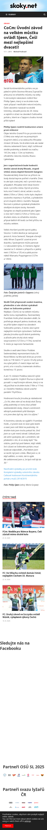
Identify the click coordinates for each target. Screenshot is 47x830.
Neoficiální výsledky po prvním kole (20, 469)
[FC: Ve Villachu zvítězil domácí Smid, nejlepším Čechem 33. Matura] (23, 570)
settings (27, 821)
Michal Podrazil (20, 51)
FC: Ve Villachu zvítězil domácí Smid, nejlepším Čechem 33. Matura (22, 574)
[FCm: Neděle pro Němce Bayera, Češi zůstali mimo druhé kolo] (23, 528)
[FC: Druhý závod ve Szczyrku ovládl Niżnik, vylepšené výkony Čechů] (23, 611)
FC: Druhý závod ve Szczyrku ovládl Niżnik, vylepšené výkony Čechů (21, 616)
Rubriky (12, 14)
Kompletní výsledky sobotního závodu (21, 472)
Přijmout (8, 826)
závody (7, 23)
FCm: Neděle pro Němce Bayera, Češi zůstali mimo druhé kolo (22, 533)
